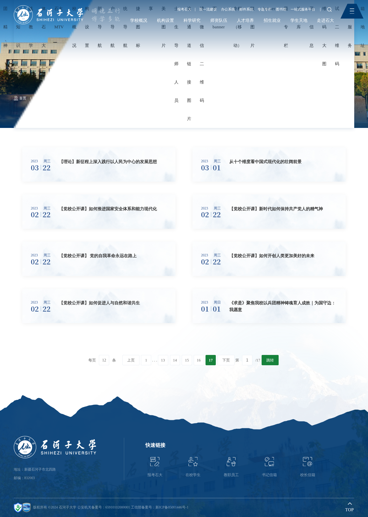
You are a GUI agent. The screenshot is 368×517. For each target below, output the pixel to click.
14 (175, 360)
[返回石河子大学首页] (48, 7)
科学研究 (192, 20)
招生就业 (272, 20)
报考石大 (184, 9)
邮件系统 (246, 9)
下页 (226, 360)
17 (211, 360)
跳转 (270, 360)
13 (163, 360)
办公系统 (228, 9)
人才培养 (245, 20)
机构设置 (165, 20)
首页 (22, 98)
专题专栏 (265, 9)
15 (187, 360)
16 (199, 360)
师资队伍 (218, 20)
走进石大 (325, 20)
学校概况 (138, 20)
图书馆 (281, 9)
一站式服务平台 (303, 9)
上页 (131, 360)
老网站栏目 (41, 98)
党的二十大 (65, 98)
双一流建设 (208, 9)
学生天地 (298, 20)
